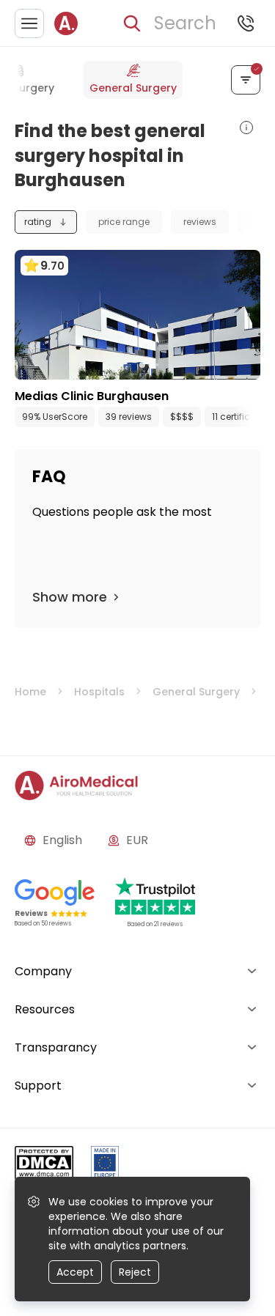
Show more (69, 597)
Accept (75, 1272)
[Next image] (168, 365)
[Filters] (245, 80)
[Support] (245, 23)
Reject (135, 1272)
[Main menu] (29, 23)
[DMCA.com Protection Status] (44, 1165)
